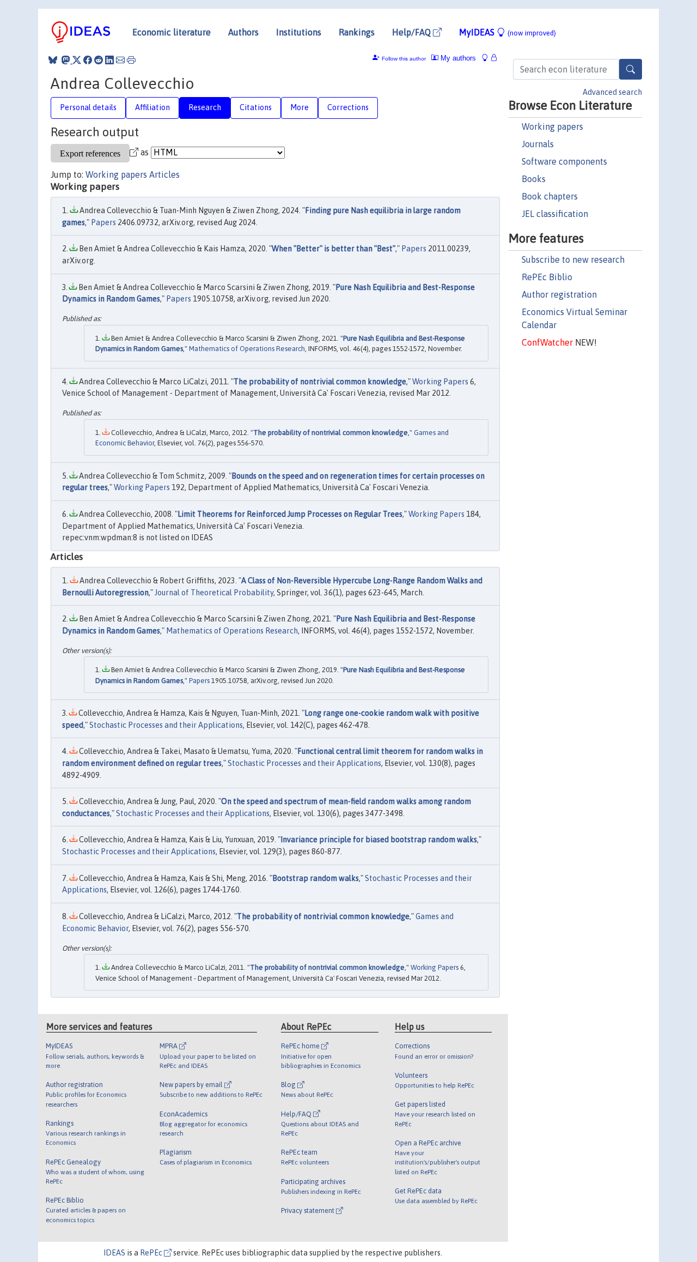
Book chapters (550, 196)
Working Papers (440, 381)
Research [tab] (204, 107)
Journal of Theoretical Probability (214, 592)
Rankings (357, 32)
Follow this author (404, 59)
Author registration (559, 294)
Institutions (298, 32)
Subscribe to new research (573, 259)
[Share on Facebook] (87, 60)
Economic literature (171, 32)
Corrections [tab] (348, 107)
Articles (164, 174)
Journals (538, 144)
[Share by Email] (120, 60)
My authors (457, 58)
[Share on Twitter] (76, 60)
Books (534, 179)
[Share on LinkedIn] (109, 60)
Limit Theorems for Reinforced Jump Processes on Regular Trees (290, 514)
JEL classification (555, 214)
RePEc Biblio (547, 277)
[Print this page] (131, 60)
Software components (564, 161)
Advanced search (612, 92)
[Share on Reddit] (98, 60)
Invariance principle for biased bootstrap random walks (378, 839)
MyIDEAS (507, 32)
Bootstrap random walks (315, 878)
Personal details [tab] (88, 107)
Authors (243, 32)
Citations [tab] (256, 107)
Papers (103, 222)
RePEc (152, 1252)
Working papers (552, 126)
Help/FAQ (412, 32)
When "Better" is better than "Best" (333, 248)
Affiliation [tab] (152, 107)
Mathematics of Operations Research (247, 349)
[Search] (630, 69)
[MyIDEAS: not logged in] (488, 58)
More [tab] (299, 107)
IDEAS (114, 1252)
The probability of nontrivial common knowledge (320, 381)
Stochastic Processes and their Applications (166, 725)
